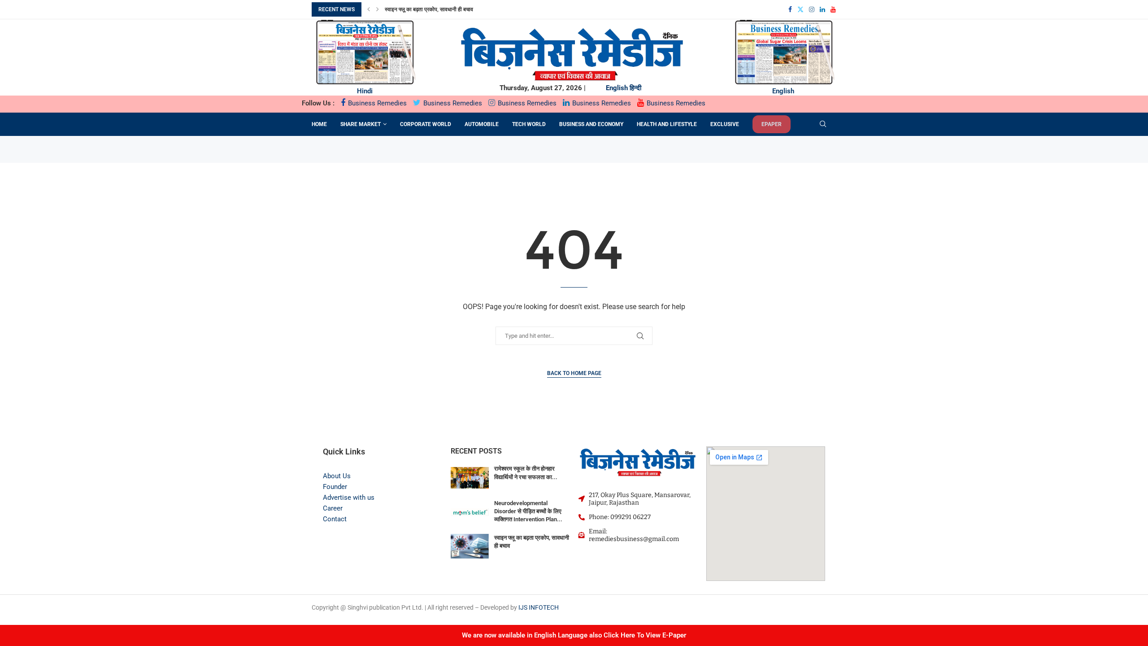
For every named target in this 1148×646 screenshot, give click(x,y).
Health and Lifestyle (667, 124)
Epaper (771, 124)
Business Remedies (376, 103)
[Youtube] (833, 9)
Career (333, 508)
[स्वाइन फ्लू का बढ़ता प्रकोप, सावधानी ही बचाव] (470, 546)
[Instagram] (812, 9)
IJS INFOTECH (538, 607)
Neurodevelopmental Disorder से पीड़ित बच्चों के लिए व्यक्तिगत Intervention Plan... (528, 511)
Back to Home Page (574, 373)
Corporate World (425, 124)
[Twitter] (800, 9)
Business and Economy (591, 124)
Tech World (529, 124)
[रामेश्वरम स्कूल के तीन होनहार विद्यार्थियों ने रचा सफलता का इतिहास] (470, 477)
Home (319, 124)
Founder (335, 487)
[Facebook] (790, 9)
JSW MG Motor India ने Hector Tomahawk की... (448, 10)
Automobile (482, 124)
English (617, 88)
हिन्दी (635, 88)
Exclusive (724, 124)
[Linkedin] (822, 9)
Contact (335, 519)
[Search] (822, 124)
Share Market (360, 124)
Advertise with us (348, 497)
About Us (337, 476)
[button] (368, 9)
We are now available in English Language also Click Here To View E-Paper (574, 635)
